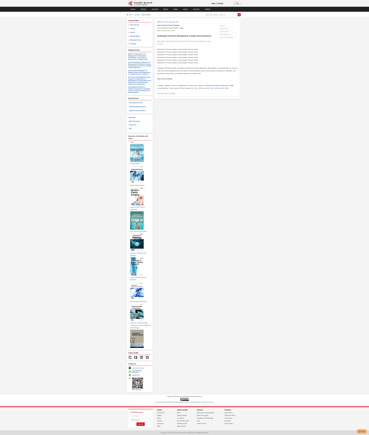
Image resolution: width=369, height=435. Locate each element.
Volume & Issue (201, 423)
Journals (155, 9)
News (175, 9)
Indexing (133, 43)
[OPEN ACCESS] (217, 3)
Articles (143, 9)
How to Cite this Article (226, 37)
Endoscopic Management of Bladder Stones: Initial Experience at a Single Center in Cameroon (139, 72)
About (185, 9)
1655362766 (136, 375)
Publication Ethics (230, 415)
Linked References (225, 34)
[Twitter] (130, 357)
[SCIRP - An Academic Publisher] (140, 3)
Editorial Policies (182, 415)
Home (133, 9)
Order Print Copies (202, 415)
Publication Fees (135, 40)
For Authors (180, 418)
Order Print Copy (134, 121)
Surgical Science (135, 163)
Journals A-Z (161, 412)
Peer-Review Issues (183, 421)
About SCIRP (182, 410)
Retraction (228, 421)
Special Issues (181, 426)
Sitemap (159, 421)
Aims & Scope (134, 25)
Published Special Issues (137, 106)
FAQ (130, 128)
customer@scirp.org (138, 368)
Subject (159, 415)
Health (132, 142)
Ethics (179, 412)
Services (196, 9)
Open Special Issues (136, 102)
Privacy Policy (229, 423)
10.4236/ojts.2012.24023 (167, 30)
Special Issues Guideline (137, 110)
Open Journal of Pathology (138, 231)
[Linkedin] (141, 357)
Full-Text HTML (224, 31)
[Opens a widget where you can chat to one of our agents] (362, 431)
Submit (207, 9)
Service (200, 410)
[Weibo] (147, 357)
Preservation (228, 418)
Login (237, 3)
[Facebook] (135, 357)
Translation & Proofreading (205, 418)
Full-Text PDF (223, 28)
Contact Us (132, 125)
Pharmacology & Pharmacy (138, 301)
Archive (132, 32)
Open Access (229, 412)
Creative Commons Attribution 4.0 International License (198, 402)
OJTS (159, 22)
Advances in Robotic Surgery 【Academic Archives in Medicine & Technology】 (140, 325)
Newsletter (132, 117)
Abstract (222, 26)
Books (165, 9)
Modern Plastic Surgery (137, 185)
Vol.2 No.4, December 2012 (170, 22)
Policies (228, 410)
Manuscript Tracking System (205, 412)
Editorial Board (135, 36)
